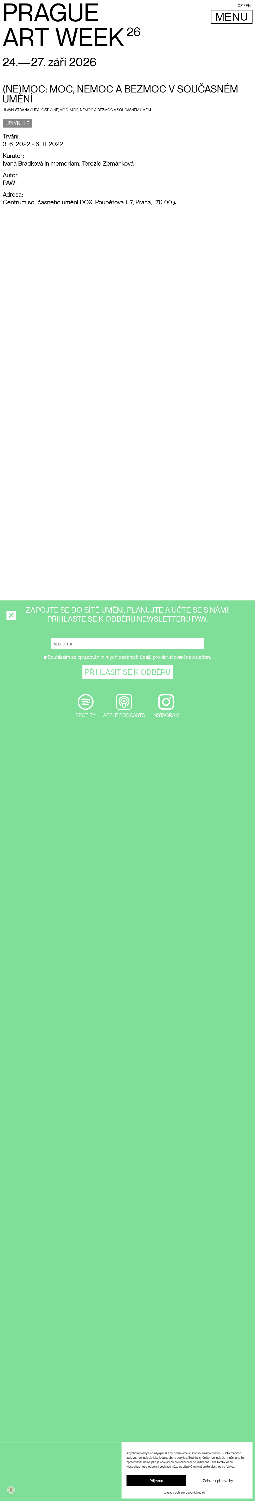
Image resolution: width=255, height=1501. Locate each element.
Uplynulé (17, 123)
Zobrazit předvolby (218, 1481)
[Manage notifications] (11, 1490)
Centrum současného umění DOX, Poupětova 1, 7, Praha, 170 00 (87, 202)
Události (40, 110)
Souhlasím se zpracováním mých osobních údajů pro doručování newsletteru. (130, 657)
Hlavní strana (15, 110)
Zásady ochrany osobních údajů (184, 1492)
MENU (231, 16)
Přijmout (156, 1481)
